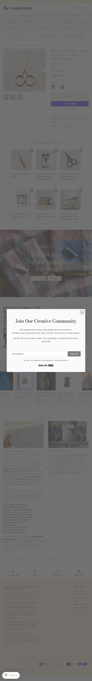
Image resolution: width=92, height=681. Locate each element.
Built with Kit (46, 365)
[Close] (82, 312)
